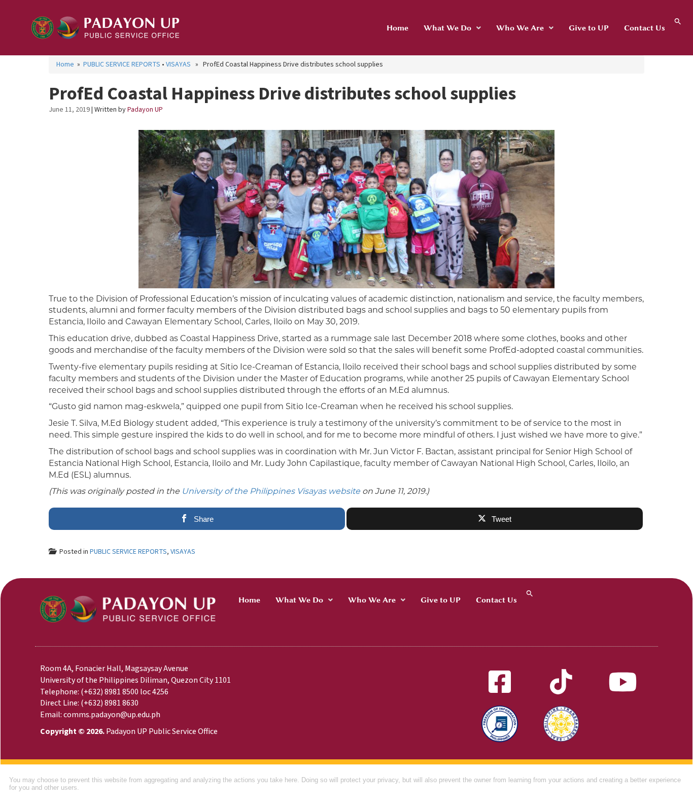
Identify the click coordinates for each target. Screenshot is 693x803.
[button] (452, 28)
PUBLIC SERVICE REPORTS (121, 64)
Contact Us (644, 27)
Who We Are (520, 27)
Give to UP (589, 27)
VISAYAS (178, 64)
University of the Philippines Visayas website (271, 491)
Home (397, 27)
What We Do (447, 27)
